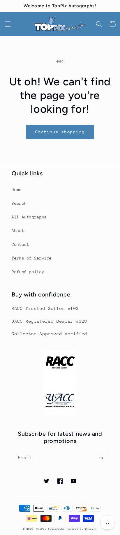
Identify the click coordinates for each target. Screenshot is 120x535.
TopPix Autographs (50, 528)
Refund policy (28, 271)
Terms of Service (32, 258)
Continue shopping (60, 131)
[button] (7, 24)
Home (17, 189)
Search (19, 203)
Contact (20, 244)
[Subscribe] (101, 458)
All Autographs (29, 217)
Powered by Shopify (82, 528)
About (18, 230)
